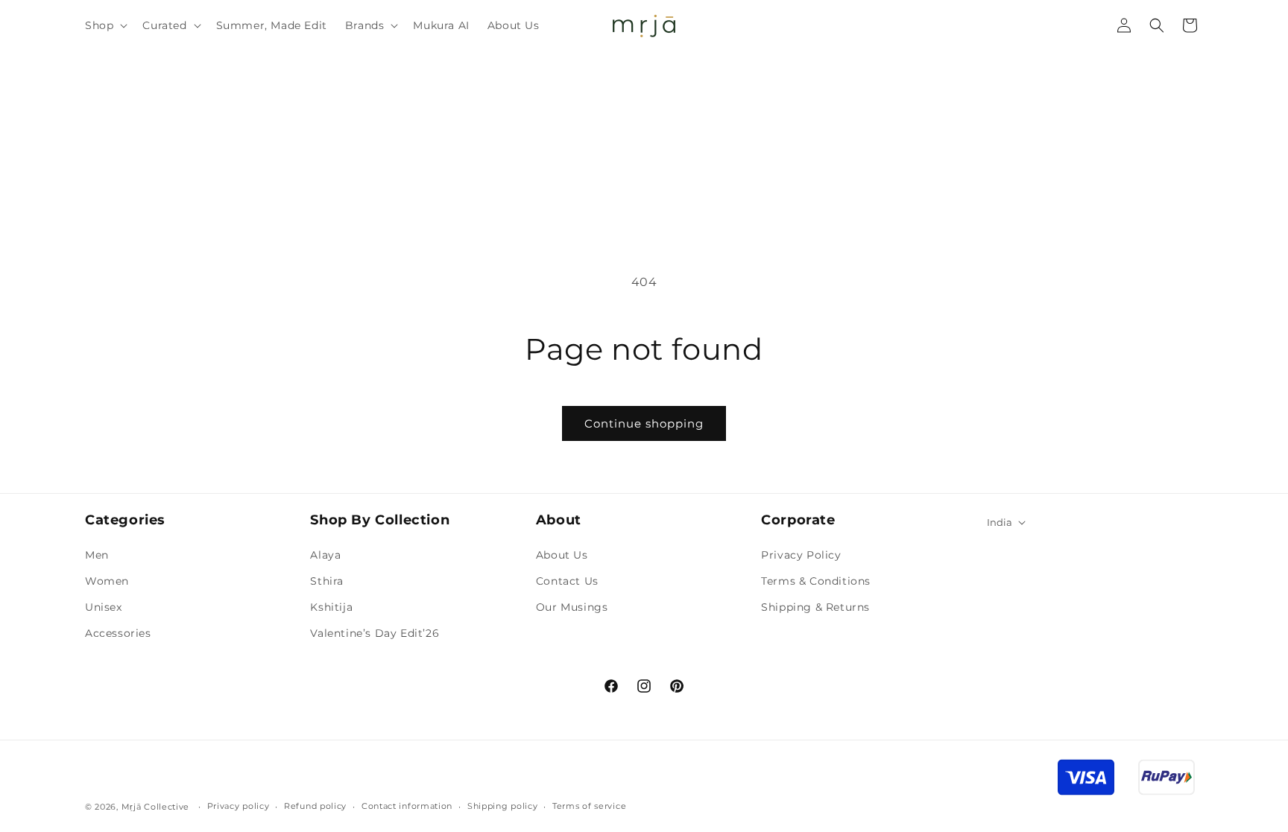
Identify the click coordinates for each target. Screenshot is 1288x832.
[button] (104, 25)
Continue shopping (644, 423)
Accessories (118, 633)
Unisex (103, 607)
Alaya (325, 555)
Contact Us (567, 581)
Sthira (327, 581)
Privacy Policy (801, 555)
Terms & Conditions (816, 581)
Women (107, 581)
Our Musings (572, 607)
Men (97, 555)
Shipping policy (502, 806)
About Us (562, 555)
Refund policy (315, 806)
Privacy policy (238, 806)
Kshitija (331, 607)
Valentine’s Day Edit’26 (374, 633)
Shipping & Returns (815, 607)
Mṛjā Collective (155, 806)
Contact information (407, 806)
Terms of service (589, 806)
